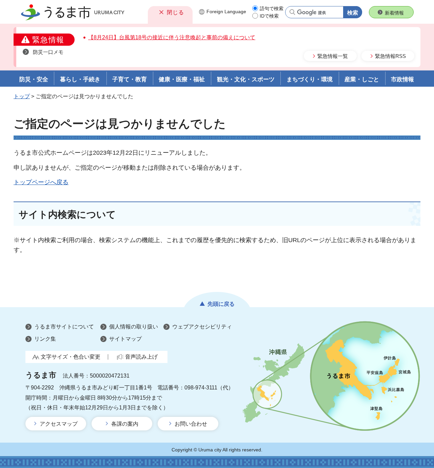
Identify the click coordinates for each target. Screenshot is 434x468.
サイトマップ (125, 339)
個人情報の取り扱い (133, 326)
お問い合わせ (191, 424)
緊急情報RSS (390, 56)
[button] (170, 12)
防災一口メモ (48, 52)
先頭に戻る (221, 304)
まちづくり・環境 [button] (310, 79)
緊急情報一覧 (332, 56)
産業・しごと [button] (361, 79)
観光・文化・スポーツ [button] (246, 79)
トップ (22, 96)
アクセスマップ (59, 424)
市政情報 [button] (402, 79)
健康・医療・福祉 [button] (182, 79)
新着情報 (394, 13)
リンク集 (45, 339)
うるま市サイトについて (64, 326)
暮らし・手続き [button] (80, 79)
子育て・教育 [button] (129, 79)
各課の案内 (124, 424)
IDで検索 (269, 16)
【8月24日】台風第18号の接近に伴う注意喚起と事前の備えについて (171, 37)
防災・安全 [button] (33, 79)
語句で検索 (271, 8)
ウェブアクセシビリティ (202, 326)
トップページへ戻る (41, 182)
